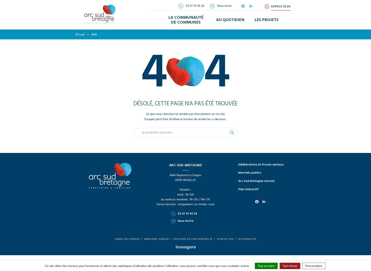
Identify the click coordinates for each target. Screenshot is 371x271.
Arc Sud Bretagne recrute (256, 181)
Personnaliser (313, 266)
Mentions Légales (157, 239)
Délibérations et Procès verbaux (261, 164)
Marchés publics (249, 172)
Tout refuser (290, 266)
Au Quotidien (230, 20)
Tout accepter (266, 266)
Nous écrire (185, 221)
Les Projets (266, 20)
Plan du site (225, 239)
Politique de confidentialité (193, 239)
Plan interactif (248, 189)
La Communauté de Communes (185, 20)
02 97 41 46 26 (187, 213)
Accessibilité (247, 239)
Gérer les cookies (127, 239)
